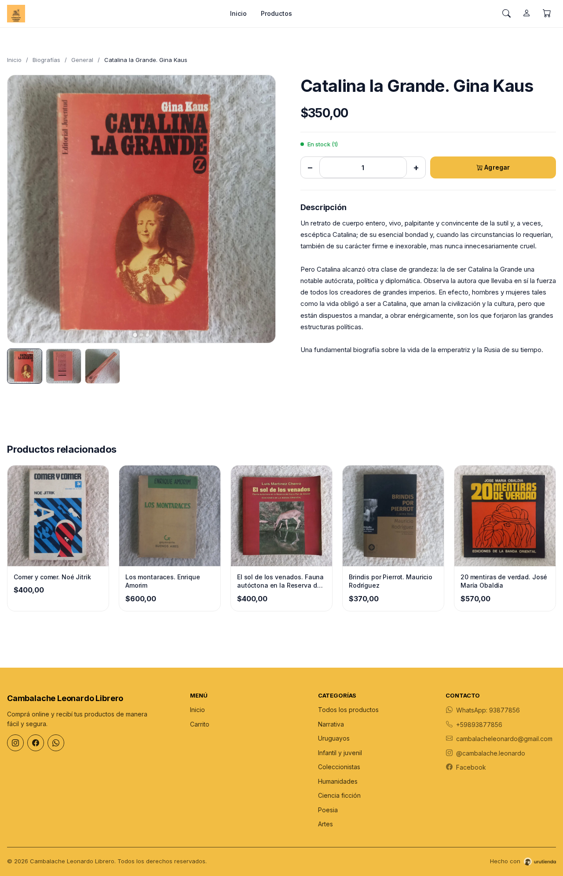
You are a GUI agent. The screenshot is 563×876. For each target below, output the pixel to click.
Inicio (238, 13)
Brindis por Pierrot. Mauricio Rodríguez (390, 581)
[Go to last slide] (21, 209)
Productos (276, 13)
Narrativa (331, 724)
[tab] (135, 335)
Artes (325, 824)
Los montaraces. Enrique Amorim (162, 581)
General (82, 59)
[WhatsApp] (56, 742)
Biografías (46, 59)
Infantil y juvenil (340, 752)
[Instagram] (15, 742)
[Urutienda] (540, 861)
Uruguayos (334, 738)
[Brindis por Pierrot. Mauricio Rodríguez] (393, 515)
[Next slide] (261, 209)
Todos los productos (348, 709)
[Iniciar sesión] (526, 13)
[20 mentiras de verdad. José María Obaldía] (505, 515)
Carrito (199, 724)
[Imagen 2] (63, 366)
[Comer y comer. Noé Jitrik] (58, 515)
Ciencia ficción (339, 795)
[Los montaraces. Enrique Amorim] (169, 515)
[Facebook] (35, 742)
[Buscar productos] (506, 13)
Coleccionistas (339, 767)
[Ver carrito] (546, 13)
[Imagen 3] (102, 366)
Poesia (328, 810)
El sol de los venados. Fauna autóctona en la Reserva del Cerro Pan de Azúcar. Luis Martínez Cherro (280, 581)
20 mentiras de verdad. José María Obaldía (504, 581)
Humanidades (338, 781)
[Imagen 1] (24, 366)
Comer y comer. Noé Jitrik (52, 577)
